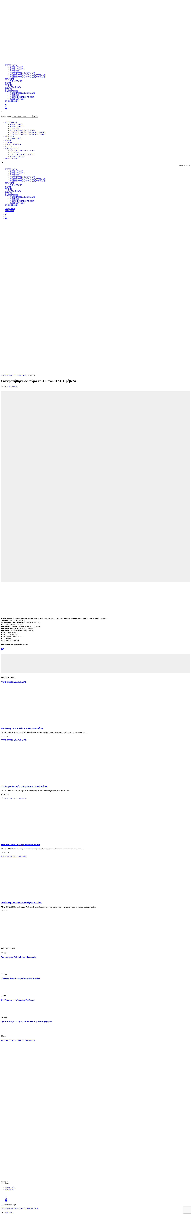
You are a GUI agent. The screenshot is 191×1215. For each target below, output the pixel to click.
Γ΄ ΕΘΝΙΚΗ (14, 71)
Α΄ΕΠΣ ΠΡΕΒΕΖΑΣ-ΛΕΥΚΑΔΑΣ (22, 73)
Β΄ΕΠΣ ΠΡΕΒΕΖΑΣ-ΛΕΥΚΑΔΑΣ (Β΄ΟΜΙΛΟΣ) (27, 77)
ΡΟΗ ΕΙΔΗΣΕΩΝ (11, 101)
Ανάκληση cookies (31, 1208)
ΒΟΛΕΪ (8, 83)
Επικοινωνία (9, 211)
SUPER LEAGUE (16, 67)
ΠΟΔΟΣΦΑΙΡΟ (11, 65)
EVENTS (8, 89)
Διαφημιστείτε (10, 209)
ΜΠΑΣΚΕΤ (9, 79)
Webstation (10, 1212)
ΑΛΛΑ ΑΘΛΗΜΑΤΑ (13, 87)
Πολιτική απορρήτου (17, 1208)
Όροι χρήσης (5, 1208)
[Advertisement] (95, 601)
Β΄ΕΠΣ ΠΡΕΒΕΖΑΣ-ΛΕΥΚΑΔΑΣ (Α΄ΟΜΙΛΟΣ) (27, 75)
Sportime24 (13, 386)
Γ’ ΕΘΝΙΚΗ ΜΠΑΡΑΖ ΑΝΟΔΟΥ (22, 97)
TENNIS (8, 85)
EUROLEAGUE (16, 81)
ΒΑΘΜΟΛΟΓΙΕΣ (11, 91)
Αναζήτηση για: (6, 116)
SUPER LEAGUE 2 (17, 69)
